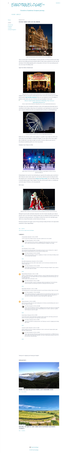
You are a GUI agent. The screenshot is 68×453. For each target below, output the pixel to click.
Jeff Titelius (27, 240)
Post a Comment (24, 391)
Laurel (23, 248)
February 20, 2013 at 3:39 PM (34, 319)
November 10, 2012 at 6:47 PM (34, 265)
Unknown (23, 301)
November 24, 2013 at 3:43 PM (34, 332)
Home (13, 14)
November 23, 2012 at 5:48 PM (30, 301)
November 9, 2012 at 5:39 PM (34, 240)
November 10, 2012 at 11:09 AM (34, 253)
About (18, 14)
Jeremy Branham (25, 236)
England (10, 26)
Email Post (23, 228)
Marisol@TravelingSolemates (27, 261)
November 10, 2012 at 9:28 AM (29, 248)
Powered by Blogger (34, 447)
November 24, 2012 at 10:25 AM (34, 306)
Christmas (10, 24)
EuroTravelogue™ (28, 5)
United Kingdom (12, 29)
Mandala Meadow (25, 273)
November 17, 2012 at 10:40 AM (34, 292)
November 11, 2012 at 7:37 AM (33, 273)
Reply (23, 246)
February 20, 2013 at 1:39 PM (32, 315)
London (10, 28)
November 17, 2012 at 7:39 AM (32, 288)
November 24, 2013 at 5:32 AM (34, 327)
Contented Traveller (25, 327)
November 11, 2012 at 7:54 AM (34, 280)
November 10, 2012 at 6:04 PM (37, 261)
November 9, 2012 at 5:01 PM (33, 236)
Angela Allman (24, 288)
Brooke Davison (24, 315)
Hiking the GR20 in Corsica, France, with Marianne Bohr (36, 390)
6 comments (23, 430)
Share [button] (9, 20)
